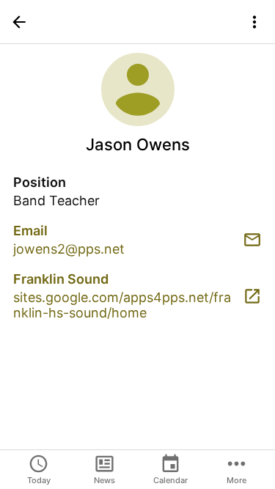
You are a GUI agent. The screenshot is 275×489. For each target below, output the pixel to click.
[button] (19, 22)
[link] (137, 240)
